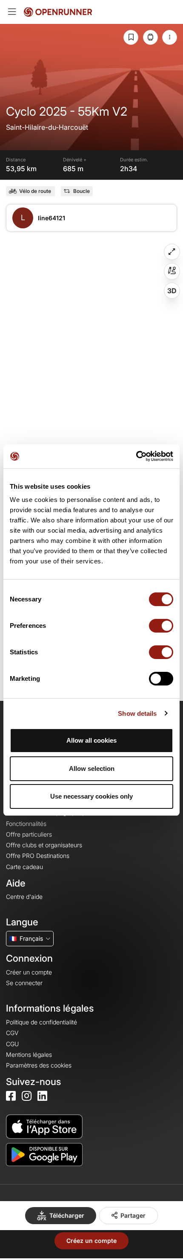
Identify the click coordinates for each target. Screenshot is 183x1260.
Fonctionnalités (26, 823)
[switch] (161, 626)
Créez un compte (91, 1240)
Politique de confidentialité (41, 1022)
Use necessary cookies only (91, 796)
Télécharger (66, 1215)
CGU (12, 1043)
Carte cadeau (24, 866)
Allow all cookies (91, 740)
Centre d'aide (24, 896)
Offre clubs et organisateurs (44, 845)
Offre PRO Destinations (37, 855)
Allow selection (91, 768)
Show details (137, 713)
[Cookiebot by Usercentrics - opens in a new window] (136, 456)
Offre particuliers (29, 834)
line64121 (51, 218)
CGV (12, 1032)
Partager (133, 1215)
